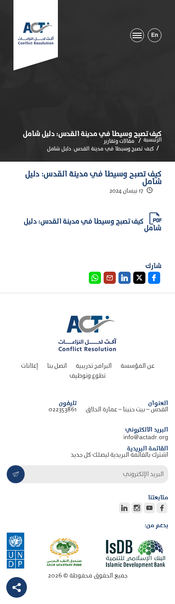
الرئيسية (153, 140)
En (154, 35)
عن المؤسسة (137, 366)
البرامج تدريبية (94, 366)
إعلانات (29, 366)
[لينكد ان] (124, 508)
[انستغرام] (136, 508)
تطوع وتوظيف (87, 376)
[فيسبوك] (162, 508)
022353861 (62, 410)
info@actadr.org (145, 438)
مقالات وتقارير (119, 141)
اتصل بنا (57, 366)
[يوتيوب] (149, 508)
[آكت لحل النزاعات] (36, 33)
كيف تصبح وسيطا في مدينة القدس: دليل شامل (93, 225)
